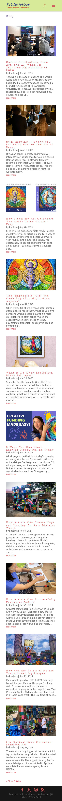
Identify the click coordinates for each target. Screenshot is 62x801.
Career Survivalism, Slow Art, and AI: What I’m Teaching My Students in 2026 (27, 66)
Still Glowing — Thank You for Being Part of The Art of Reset (29, 144)
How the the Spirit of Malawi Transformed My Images (30, 672)
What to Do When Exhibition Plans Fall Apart (29, 374)
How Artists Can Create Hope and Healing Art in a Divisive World (31, 525)
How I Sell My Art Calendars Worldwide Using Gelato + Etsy (30, 221)
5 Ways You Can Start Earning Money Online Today (30, 448)
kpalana (13, 73)
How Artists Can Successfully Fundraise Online (31, 600)
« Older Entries (13, 781)
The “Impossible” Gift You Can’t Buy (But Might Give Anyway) (28, 298)
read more (11, 97)
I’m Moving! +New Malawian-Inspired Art (29, 743)
